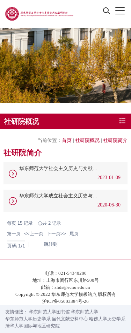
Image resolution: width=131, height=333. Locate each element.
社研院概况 (87, 140)
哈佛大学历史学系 (107, 318)
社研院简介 (115, 140)
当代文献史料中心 (70, 318)
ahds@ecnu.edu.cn (72, 287)
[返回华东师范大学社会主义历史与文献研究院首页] (39, 14)
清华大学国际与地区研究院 (32, 325)
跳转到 (51, 244)
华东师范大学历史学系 (28, 318)
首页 (67, 140)
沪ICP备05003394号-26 (65, 301)
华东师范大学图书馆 (49, 311)
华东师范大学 (84, 311)
